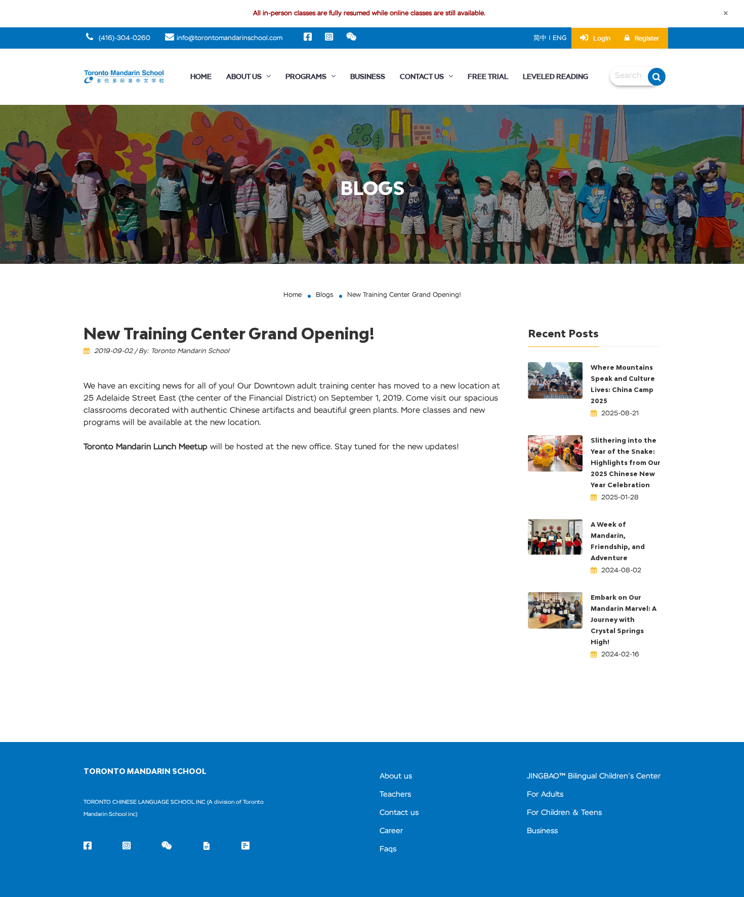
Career (391, 831)
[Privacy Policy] (245, 847)
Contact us (399, 812)
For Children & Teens (564, 812)
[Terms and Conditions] (206, 847)
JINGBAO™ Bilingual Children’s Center (593, 776)
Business (367, 76)
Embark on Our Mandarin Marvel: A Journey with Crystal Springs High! (623, 620)
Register (647, 38)
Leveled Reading (555, 76)
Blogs (324, 295)
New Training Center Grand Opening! (404, 295)
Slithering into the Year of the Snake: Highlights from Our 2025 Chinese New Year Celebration (625, 463)
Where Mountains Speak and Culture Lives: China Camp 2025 (623, 384)
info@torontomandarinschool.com (229, 38)
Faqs (388, 849)
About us (396, 776)
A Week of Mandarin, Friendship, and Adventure (618, 541)
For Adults (545, 794)
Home (201, 76)
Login (602, 38)
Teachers (395, 794)
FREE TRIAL (488, 76)
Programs (306, 76)
